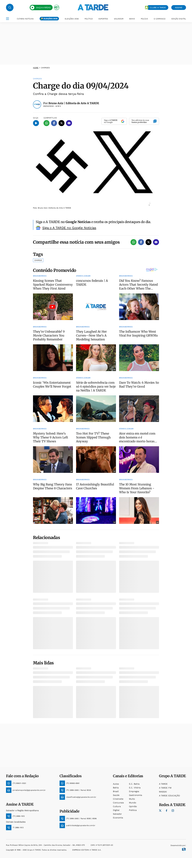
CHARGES (45, 68)
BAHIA (132, 19)
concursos (118, 802)
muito (132, 799)
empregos (134, 791)
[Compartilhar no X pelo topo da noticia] (61, 123)
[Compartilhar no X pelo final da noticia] (149, 242)
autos (116, 784)
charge (38, 260)
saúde (116, 795)
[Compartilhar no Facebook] (54, 123)
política (133, 810)
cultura (117, 806)
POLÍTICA (89, 19)
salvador (117, 814)
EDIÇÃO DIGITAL (178, 19)
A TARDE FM (165, 788)
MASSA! (163, 791)
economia (118, 817)
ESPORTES (103, 19)
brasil (116, 791)
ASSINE (178, 7)
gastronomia (135, 795)
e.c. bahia (134, 784)
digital (116, 810)
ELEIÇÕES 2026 (50, 19)
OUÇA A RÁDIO (43, 7)
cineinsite (118, 799)
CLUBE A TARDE (158, 7)
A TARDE (163, 784)
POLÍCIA (144, 19)
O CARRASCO (159, 19)
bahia (116, 787)
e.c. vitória (135, 787)
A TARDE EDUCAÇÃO (169, 795)
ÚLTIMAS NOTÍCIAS (25, 19)
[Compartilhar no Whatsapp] (47, 123)
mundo (132, 802)
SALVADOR (118, 19)
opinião (133, 806)
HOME (35, 68)
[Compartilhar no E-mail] (69, 123)
